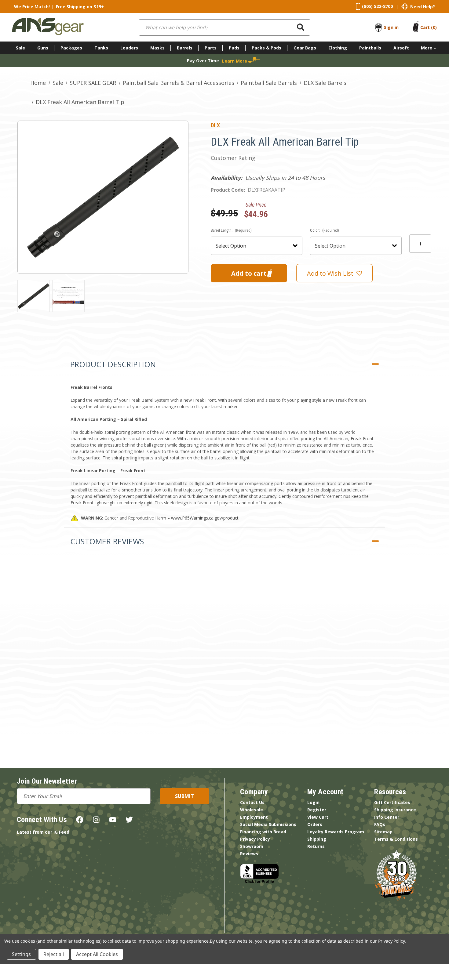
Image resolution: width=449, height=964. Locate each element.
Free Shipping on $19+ (80, 6)
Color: (324, 230)
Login (313, 802)
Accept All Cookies (97, 954)
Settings (21, 954)
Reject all (53, 954)
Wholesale (251, 810)
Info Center (386, 817)
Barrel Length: (231, 230)
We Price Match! (32, 6)
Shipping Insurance (395, 810)
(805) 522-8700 (377, 6)
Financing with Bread (263, 832)
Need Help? (422, 6)
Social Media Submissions (268, 824)
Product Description (113, 364)
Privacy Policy (255, 839)
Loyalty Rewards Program (335, 832)
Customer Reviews (107, 541)
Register (316, 810)
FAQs (379, 824)
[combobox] (224, 27)
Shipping (316, 839)
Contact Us (252, 802)
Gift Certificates (392, 802)
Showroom (251, 846)
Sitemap (383, 832)
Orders (314, 824)
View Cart (317, 817)
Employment (254, 817)
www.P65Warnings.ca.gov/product (205, 518)
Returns (316, 846)
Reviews (249, 854)
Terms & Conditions (396, 839)
